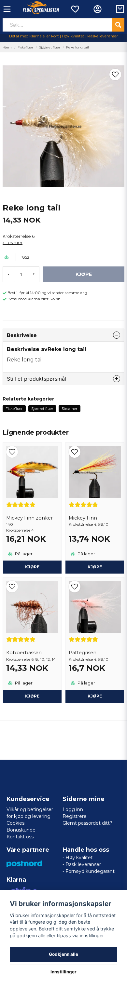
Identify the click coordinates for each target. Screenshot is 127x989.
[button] (115, 74)
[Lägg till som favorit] (75, 9)
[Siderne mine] (98, 9)
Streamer (69, 408)
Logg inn (73, 809)
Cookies (15, 823)
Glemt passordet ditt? (87, 823)
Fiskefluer (25, 47)
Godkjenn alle (63, 954)
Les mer (14, 242)
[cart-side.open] (120, 9)
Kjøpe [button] (95, 566)
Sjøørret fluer (49, 47)
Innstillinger (63, 971)
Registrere (75, 816)
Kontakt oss (20, 837)
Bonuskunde (21, 830)
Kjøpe (32, 566)
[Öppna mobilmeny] (7, 9)
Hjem (7, 47)
